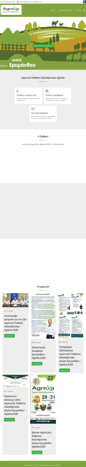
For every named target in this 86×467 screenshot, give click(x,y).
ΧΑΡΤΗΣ (79, 10)
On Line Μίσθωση (39, 113)
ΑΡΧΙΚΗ (52, 10)
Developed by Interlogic (32, 465)
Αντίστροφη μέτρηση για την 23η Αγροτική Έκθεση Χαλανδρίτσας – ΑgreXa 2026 (15, 323)
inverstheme (57, 465)
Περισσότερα (9, 336)
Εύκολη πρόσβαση (54, 95)
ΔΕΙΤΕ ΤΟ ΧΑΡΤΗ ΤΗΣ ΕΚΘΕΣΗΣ (43, 46)
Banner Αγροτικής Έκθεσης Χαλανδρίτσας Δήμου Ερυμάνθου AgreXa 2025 (42, 439)
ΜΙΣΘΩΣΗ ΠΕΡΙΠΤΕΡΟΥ (65, 10)
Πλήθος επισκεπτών (26, 95)
